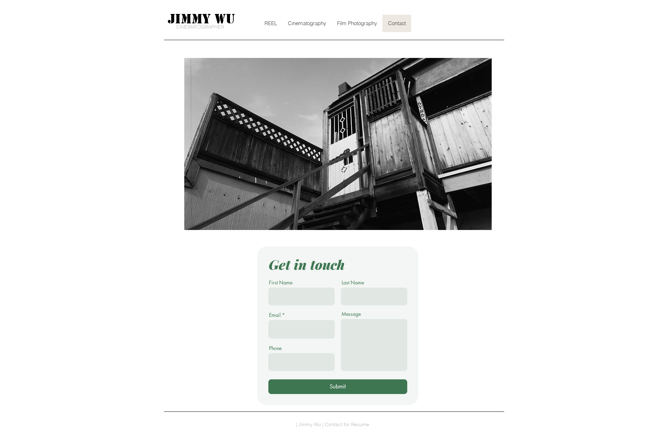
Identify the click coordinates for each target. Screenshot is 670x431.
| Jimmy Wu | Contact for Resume (332, 424)
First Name (280, 282)
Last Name (353, 282)
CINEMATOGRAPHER (200, 27)
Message (351, 314)
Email (275, 315)
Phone (275, 348)
